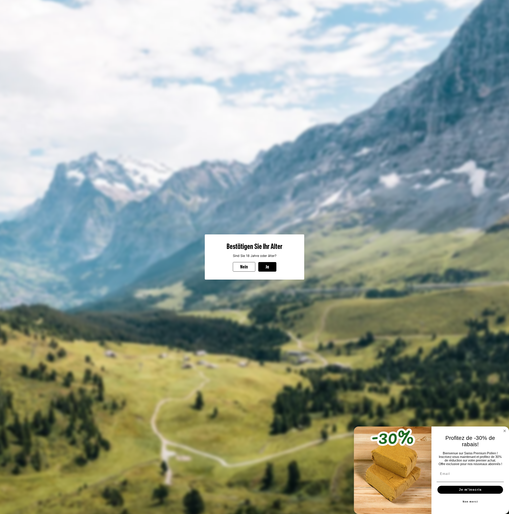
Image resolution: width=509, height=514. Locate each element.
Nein (244, 267)
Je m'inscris (470, 489)
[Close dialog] (504, 430)
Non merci (470, 501)
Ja (267, 267)
